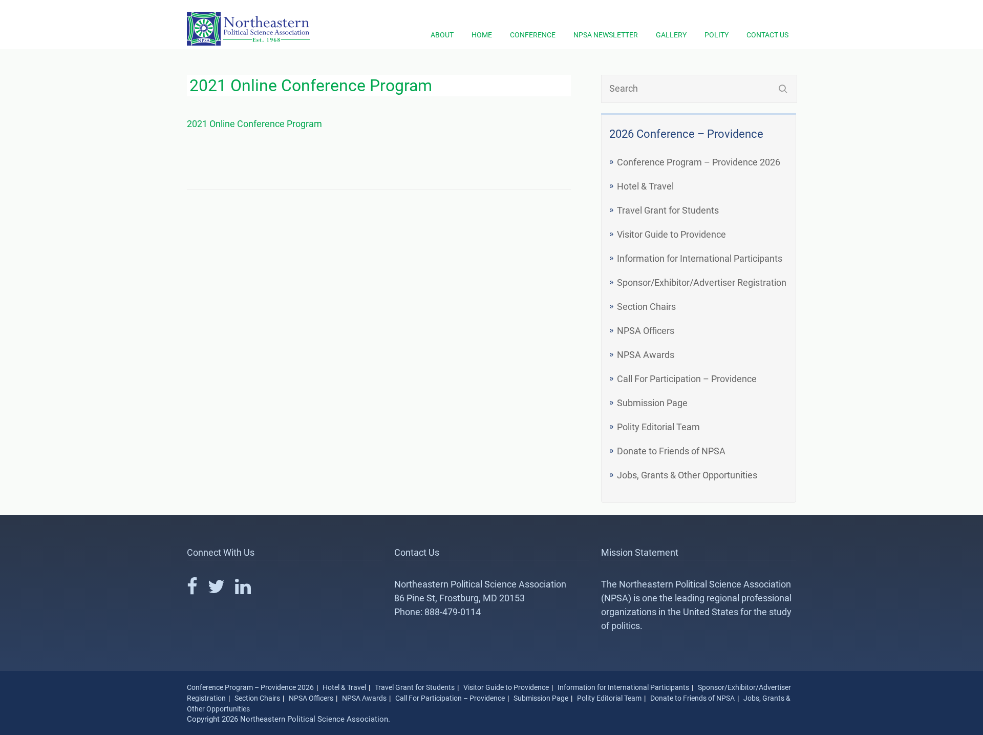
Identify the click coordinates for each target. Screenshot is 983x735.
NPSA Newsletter (605, 35)
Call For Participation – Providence (687, 378)
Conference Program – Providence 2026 (698, 162)
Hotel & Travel (645, 186)
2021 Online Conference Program (254, 123)
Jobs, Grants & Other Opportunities (687, 475)
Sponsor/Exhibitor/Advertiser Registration (701, 282)
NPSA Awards (645, 354)
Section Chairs (646, 306)
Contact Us (767, 35)
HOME (482, 35)
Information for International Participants (699, 258)
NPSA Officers (645, 330)
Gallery (671, 35)
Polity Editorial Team (658, 427)
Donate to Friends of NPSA (671, 451)
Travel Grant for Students (668, 210)
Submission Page (652, 402)
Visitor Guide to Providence (671, 234)
